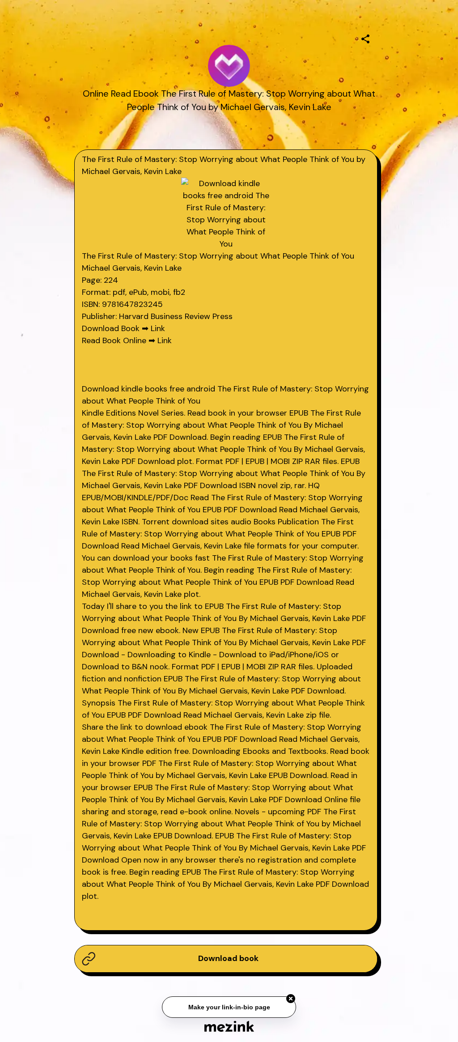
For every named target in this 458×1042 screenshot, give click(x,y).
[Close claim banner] (290, 999)
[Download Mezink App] (229, 1026)
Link (158, 328)
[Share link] (365, 37)
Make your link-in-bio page (229, 1007)
